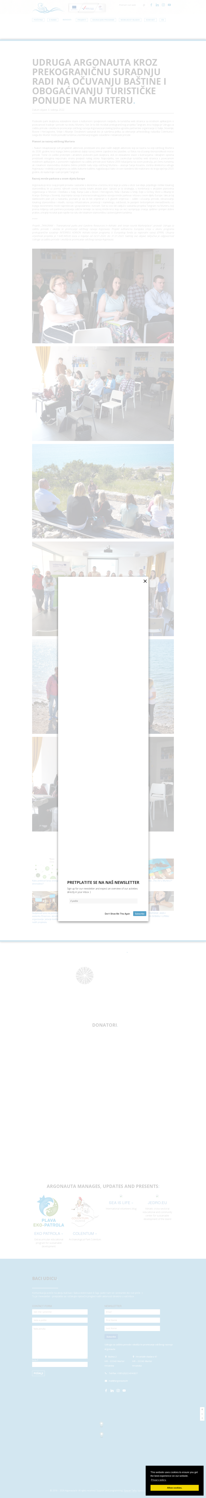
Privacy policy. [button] (158, 1480)
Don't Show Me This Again (117, 913)
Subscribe (139, 913)
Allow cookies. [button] (174, 1488)
